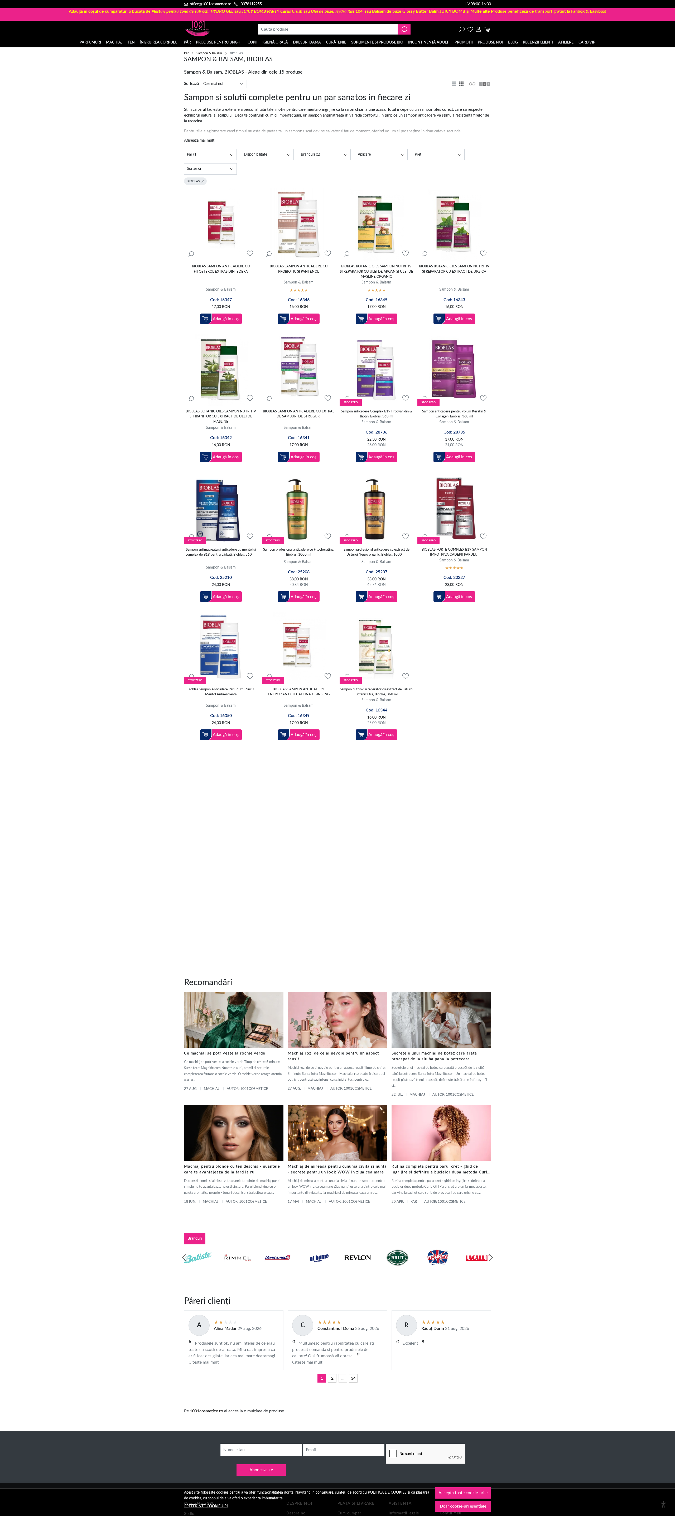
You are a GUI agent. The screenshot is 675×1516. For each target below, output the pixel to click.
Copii (252, 42)
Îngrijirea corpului (159, 42)
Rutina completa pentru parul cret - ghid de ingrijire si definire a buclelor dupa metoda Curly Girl (441, 1169)
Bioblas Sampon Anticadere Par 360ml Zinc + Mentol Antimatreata (220, 692)
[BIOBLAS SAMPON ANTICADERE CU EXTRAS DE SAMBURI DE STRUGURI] (298, 369)
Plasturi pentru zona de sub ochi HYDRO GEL (192, 11)
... (342, 1378)
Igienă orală (275, 42)
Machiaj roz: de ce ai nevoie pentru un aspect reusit (333, 1056)
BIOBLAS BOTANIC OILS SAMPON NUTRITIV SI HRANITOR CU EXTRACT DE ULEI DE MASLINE (221, 416)
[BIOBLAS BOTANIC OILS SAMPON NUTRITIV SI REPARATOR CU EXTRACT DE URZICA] (454, 224)
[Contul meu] (478, 29)
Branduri (194, 1238)
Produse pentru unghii (219, 42)
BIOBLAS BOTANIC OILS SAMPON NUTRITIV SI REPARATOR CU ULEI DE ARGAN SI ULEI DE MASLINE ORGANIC (376, 271)
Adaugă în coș (226, 319)
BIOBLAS (193, 181)
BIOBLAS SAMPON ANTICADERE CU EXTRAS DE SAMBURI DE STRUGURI (298, 414)
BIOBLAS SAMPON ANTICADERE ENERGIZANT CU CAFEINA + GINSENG (299, 692)
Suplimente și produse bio (377, 42)
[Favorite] (470, 29)
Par (414, 1202)
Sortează (191, 84)
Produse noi (490, 42)
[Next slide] (491, 1257)
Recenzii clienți (538, 42)
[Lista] (454, 83)
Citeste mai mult (204, 1362)
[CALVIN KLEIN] (477, 1267)
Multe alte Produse (488, 11)
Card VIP (586, 42)
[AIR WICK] (197, 1267)
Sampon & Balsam (209, 53)
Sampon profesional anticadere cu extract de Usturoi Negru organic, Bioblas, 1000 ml (376, 552)
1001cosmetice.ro (206, 1411)
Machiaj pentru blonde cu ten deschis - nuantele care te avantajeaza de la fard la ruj (232, 1169)
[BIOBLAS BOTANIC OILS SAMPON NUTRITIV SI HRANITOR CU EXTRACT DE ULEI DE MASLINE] (221, 369)
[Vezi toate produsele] (472, 83)
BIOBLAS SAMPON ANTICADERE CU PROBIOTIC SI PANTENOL (299, 269)
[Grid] (462, 83)
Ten (131, 42)
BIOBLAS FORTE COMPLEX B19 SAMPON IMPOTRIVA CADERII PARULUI (454, 552)
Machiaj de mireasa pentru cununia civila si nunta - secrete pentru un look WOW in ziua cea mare (337, 1169)
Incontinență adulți (429, 42)
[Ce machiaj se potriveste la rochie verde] (233, 1020)
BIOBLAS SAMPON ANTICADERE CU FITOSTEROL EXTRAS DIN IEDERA (221, 269)
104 (337, 11)
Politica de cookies (387, 1492)
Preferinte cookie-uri (206, 1506)
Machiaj (114, 42)
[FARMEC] (357, 1267)
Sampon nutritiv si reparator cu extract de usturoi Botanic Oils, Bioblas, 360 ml (376, 692)
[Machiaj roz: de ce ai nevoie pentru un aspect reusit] (337, 1020)
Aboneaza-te (261, 1470)
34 (353, 1378)
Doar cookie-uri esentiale (463, 1506)
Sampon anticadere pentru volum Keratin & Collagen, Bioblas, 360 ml (454, 414)
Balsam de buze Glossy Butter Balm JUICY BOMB (418, 11)
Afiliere (565, 42)
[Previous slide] (184, 1257)
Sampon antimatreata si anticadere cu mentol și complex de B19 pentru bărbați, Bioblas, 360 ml (221, 552)
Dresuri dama (307, 42)
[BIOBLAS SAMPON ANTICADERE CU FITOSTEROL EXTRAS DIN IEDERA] (221, 224)
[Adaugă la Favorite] (250, 253)
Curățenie (336, 42)
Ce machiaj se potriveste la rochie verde (224, 1053)
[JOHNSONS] (277, 1267)
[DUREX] (317, 1267)
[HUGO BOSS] (437, 1267)
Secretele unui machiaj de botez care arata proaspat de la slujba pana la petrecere (434, 1056)
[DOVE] (397, 1267)
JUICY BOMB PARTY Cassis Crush (272, 11)
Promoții (464, 42)
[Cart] (487, 29)
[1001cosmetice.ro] (212, 29)
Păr (187, 42)
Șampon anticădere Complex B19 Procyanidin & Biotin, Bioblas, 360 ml (376, 414)
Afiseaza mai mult (199, 140)
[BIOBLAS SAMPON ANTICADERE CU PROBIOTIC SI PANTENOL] (298, 224)
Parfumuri (90, 42)
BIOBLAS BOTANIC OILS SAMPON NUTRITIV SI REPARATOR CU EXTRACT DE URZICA (454, 269)
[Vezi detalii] (191, 253)
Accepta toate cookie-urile (463, 1493)
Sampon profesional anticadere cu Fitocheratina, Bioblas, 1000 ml (298, 552)
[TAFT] (238, 1267)
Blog (513, 42)
